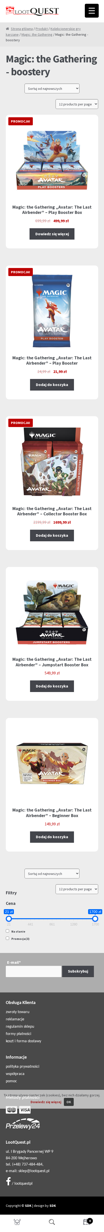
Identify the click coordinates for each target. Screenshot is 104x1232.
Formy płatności (18, 1034)
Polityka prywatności (22, 1067)
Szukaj (52, 1223)
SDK (28, 1205)
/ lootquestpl (22, 1184)
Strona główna (22, 28)
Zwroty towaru (17, 1012)
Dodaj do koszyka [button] (52, 384)
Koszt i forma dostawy (23, 1041)
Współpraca (15, 1074)
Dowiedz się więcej (52, 233)
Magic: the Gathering (37, 34)
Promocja (20, 939)
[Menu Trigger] (92, 11)
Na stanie (18, 931)
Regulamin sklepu (20, 1027)
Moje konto (17, 1223)
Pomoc (11, 1081)
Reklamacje (15, 1019)
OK (68, 1102)
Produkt (42, 28)
